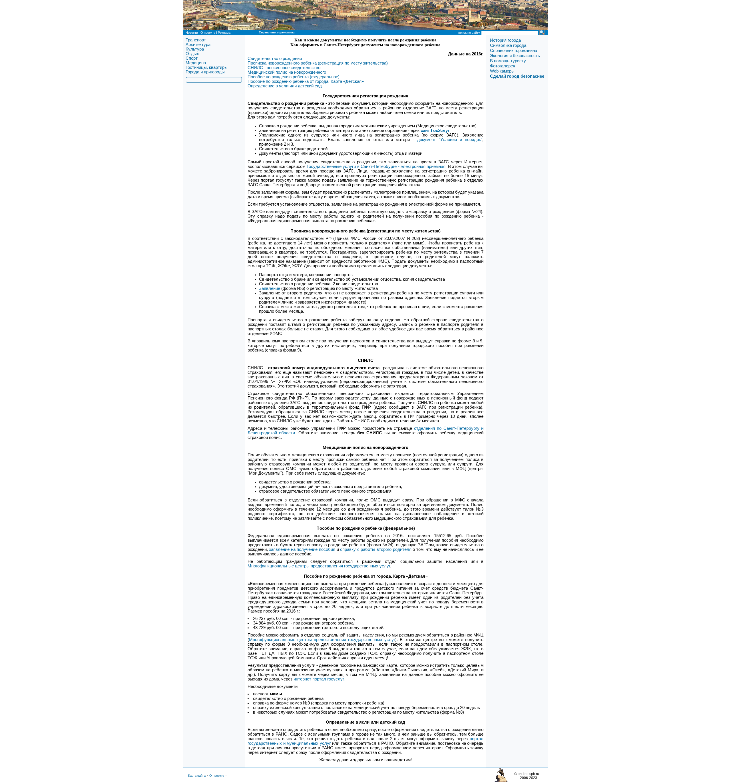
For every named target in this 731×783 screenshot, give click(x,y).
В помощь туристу (508, 61)
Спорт (192, 58)
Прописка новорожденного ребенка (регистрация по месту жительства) (318, 63)
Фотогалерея (502, 66)
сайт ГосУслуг (435, 130)
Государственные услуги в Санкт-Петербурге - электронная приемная (376, 166)
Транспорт (196, 40)
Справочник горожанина (277, 32)
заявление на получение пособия (302, 549)
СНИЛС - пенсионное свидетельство (284, 67)
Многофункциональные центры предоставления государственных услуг (319, 566)
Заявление (269, 288)
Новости (192, 32)
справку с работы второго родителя (375, 549)
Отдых (192, 53)
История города (505, 40)
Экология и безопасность (515, 55)
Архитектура (198, 44)
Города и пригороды (205, 72)
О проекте (207, 32)
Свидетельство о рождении (275, 58)
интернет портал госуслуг (319, 679)
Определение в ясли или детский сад (285, 86)
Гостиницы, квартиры (207, 67)
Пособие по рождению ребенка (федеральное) (294, 77)
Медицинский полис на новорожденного (287, 72)
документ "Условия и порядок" (449, 139)
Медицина (196, 63)
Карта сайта (197, 775)
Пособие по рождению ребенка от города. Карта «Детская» (306, 81)
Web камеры (502, 71)
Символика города (508, 45)
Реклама (224, 32)
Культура (195, 49)
